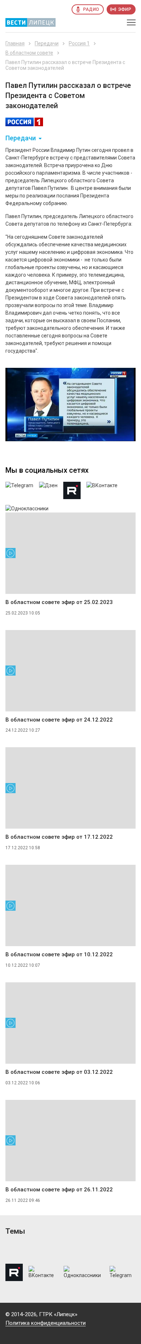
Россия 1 (79, 43)
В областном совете (29, 53)
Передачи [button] (20, 138)
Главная (15, 43)
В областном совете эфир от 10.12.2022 (59, 954)
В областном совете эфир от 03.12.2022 (59, 1072)
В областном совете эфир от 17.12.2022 (59, 837)
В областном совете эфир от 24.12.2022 (59, 719)
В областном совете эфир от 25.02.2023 (59, 602)
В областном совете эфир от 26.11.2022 (59, 1189)
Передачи (47, 43)
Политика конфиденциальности (45, 1323)
